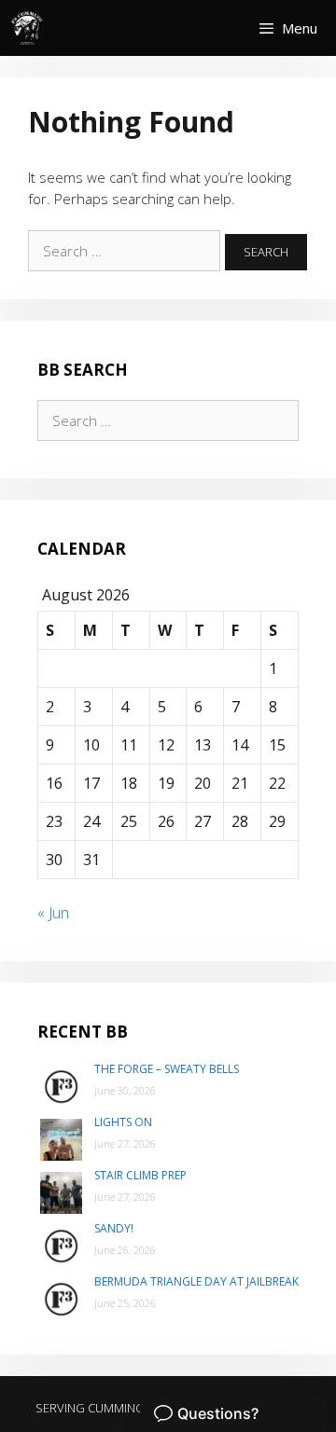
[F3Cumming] (28, 28)
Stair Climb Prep (140, 1175)
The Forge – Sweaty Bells (166, 1069)
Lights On (123, 1122)
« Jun (53, 912)
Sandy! (113, 1228)
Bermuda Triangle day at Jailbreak (196, 1281)
